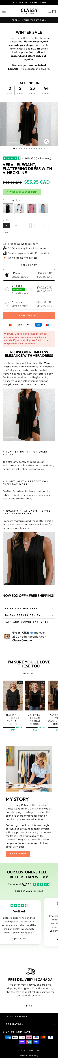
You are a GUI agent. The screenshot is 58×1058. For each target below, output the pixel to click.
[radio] (8, 209)
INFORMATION (13, 1024)
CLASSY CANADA (15, 1016)
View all (29, 673)
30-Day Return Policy (23, 615)
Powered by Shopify (29, 1055)
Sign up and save (17, 1032)
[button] (29, 275)
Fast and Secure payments (26, 622)
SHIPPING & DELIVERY (21, 608)
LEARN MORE (18, 853)
